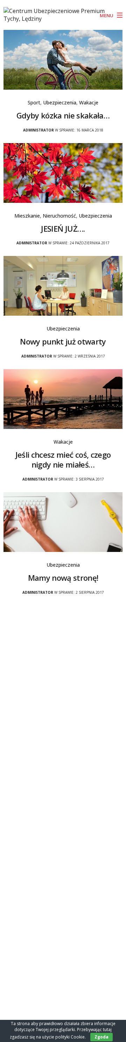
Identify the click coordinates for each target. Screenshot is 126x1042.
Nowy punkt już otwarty (63, 341)
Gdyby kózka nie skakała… (63, 115)
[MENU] (118, 15)
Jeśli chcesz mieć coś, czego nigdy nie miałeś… (63, 460)
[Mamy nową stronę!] (63, 521)
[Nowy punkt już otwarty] (63, 285)
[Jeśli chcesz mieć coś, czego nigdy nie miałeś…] (63, 398)
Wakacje (88, 102)
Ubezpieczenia (59, 102)
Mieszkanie (27, 215)
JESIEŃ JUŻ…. (63, 229)
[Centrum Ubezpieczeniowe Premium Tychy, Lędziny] (58, 15)
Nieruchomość (59, 215)
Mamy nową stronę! (63, 578)
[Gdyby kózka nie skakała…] (63, 59)
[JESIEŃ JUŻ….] (63, 172)
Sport (34, 102)
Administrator (38, 130)
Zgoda (101, 1037)
